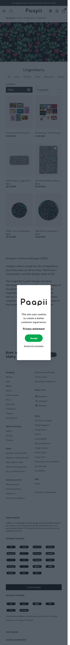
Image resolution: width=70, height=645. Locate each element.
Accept (33, 338)
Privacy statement (34, 328)
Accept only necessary (34, 345)
